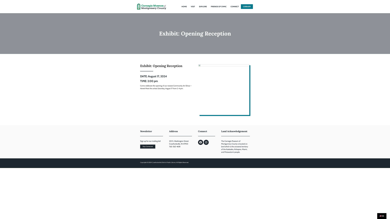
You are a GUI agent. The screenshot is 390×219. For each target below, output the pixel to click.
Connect (235, 6)
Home (184, 6)
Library (247, 6)
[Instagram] (206, 142)
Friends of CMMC (218, 6)
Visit (193, 6)
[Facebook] (200, 142)
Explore (203, 6)
